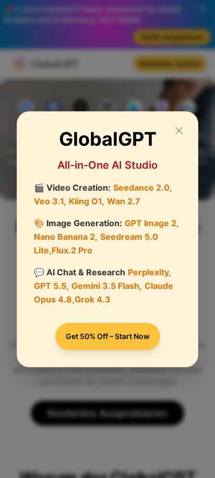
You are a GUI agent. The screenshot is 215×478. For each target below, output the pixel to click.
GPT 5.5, (51, 286)
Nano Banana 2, (66, 236)
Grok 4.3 (93, 299)
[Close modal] (179, 130)
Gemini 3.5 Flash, (106, 286)
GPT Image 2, (152, 223)
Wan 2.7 (123, 201)
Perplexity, (149, 272)
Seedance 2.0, (142, 187)
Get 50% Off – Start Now (108, 336)
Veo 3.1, (50, 201)
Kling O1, (86, 201)
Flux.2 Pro (72, 250)
